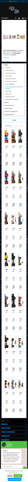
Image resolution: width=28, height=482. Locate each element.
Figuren (6, 102)
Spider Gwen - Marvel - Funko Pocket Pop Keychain (21, 352)
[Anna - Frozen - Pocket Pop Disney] (14, 383)
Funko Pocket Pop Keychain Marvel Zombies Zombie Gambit (14, 147)
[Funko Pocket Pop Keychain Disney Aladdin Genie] (7, 177)
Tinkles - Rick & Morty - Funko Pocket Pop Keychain (14, 270)
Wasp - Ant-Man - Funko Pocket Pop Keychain (7, 352)
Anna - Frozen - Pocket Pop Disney (14, 393)
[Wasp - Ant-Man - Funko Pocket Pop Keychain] (7, 342)
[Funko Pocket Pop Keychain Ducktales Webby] (14, 218)
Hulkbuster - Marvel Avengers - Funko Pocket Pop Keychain (7, 311)
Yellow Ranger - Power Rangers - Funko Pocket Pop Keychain (7, 393)
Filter (15, 120)
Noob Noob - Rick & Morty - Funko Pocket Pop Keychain (14, 311)
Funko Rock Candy (10, 96)
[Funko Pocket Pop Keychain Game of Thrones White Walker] (21, 136)
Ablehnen (10, 476)
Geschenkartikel (9, 105)
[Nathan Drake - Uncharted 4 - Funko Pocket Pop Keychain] (14, 342)
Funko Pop (8, 68)
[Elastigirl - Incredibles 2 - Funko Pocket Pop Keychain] (21, 301)
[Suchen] (15, 18)
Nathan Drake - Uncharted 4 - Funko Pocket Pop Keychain (14, 352)
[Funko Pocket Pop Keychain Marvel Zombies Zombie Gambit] (14, 136)
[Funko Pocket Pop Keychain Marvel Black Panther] (21, 218)
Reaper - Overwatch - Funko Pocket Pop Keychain (21, 393)
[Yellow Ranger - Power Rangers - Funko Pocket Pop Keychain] (7, 383)
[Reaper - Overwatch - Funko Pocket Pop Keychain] (21, 383)
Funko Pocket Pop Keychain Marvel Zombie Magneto (14, 188)
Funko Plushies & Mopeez (11, 99)
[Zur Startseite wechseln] (14, 10)
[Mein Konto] (19, 18)
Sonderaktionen (9, 114)
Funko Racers (8, 76)
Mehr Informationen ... (14, 472)
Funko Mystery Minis (10, 78)
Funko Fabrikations (10, 84)
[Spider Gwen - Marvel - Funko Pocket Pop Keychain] (21, 342)
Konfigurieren (18, 476)
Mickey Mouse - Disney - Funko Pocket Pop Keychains (7, 270)
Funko (6, 65)
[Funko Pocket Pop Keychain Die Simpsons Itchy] (7, 136)
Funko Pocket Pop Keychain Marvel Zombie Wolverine (21, 188)
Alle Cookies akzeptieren (14, 479)
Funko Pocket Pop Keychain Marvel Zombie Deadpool (7, 229)
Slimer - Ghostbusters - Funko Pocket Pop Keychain (21, 270)
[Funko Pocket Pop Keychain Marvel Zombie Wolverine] (21, 177)
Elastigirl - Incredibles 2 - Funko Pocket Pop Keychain (21, 311)
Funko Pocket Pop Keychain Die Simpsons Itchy (7, 147)
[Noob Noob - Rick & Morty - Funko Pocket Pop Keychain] (14, 301)
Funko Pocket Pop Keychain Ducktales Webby (14, 229)
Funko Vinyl (8, 91)
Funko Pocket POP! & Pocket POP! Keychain (14, 87)
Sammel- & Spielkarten (11, 111)
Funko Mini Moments (10, 73)
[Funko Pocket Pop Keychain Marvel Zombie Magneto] (14, 177)
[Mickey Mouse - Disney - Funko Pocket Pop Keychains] (7, 260)
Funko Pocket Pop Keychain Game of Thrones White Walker (21, 147)
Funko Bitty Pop (9, 70)
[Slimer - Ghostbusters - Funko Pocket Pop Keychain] (21, 260)
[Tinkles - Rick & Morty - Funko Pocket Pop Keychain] (14, 260)
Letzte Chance (8, 108)
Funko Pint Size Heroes (11, 81)
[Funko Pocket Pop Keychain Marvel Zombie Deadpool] (7, 218)
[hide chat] (25, 443)
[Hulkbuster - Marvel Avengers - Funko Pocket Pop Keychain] (7, 301)
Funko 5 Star (8, 94)
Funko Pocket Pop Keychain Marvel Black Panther (21, 229)
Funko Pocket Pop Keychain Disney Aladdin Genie (7, 188)
